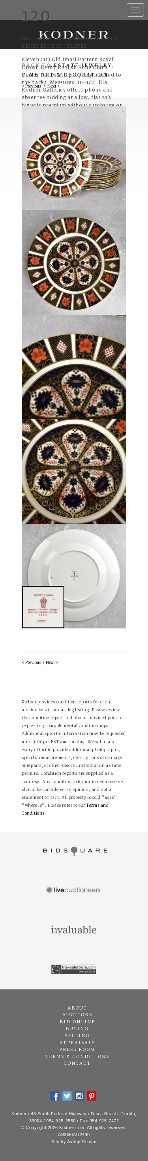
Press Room (77, 1049)
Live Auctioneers (74, 890)
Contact (77, 1063)
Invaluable (74, 930)
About (77, 1008)
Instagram (79, 1096)
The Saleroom (74, 969)
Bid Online (77, 1022)
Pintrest (91, 1096)
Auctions (77, 1015)
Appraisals (77, 1043)
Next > (52, 663)
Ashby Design (82, 1141)
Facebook (55, 1096)
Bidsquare (74, 851)
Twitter (67, 1096)
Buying (77, 1028)
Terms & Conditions (77, 1056)
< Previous (31, 663)
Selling (77, 1035)
